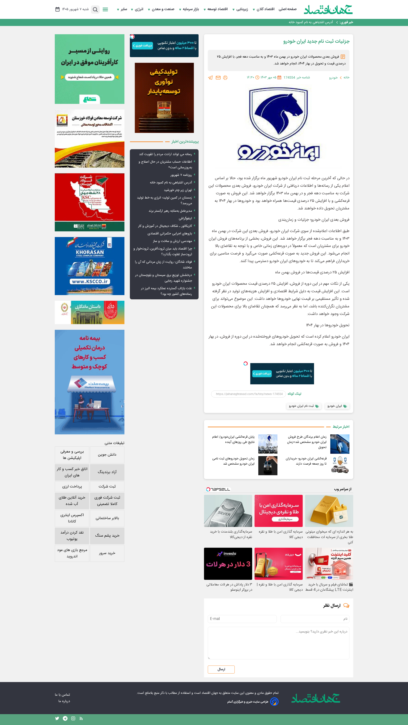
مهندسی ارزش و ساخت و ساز (172, 241)
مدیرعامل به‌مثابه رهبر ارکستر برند (170, 211)
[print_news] (225, 77)
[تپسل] (245, 363)
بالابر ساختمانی (107, 518)
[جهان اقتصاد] (328, 9)
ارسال (221, 669)
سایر (124, 9)
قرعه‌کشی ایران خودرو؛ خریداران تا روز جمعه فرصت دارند (306, 461)
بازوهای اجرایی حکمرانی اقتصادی (170, 234)
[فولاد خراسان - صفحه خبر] (89, 266)
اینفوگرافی (185, 218)
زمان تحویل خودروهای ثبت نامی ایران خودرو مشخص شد (233, 461)
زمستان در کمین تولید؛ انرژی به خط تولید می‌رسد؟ (164, 200)
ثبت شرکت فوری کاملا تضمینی (107, 501)
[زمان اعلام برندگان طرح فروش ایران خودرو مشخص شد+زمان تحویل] (339, 444)
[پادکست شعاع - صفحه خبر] (89, 69)
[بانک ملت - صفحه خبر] (89, 312)
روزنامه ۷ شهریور (181, 175)
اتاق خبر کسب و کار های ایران (72, 472)
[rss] (81, 719)
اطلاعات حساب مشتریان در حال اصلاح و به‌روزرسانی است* (165, 164)
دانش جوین (107, 455)
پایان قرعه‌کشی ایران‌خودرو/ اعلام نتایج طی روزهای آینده (233, 439)
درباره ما (64, 701)
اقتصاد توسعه (218, 9)
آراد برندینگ (107, 472)
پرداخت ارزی (72, 486)
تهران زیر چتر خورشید (178, 190)
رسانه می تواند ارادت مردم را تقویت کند (165, 154)
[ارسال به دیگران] (218, 77)
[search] (95, 9)
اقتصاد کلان (266, 9)
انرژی (139, 9)
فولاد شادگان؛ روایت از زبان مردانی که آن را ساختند (163, 265)
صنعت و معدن (163, 9)
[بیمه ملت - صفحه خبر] (89, 382)
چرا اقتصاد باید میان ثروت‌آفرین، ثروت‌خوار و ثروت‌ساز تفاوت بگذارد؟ (162, 251)
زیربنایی (242, 9)
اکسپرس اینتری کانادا (72, 518)
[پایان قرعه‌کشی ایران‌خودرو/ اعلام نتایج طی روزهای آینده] (267, 444)
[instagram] (73, 719)
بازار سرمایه (191, 9)
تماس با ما (63, 695)
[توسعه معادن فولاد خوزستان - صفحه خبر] (89, 139)
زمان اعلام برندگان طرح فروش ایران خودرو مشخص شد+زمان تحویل (307, 442)
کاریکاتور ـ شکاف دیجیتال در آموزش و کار (165, 226)
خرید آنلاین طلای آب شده (72, 501)
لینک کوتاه (294, 394)
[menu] (105, 9)
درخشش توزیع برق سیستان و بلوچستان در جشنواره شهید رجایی (163, 278)
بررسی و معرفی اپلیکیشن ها (72, 455)
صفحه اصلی (288, 9)
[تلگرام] (210, 78)
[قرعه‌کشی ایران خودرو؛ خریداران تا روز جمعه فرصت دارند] (339, 465)
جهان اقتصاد (210, 693)
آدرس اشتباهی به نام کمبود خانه (311, 22)
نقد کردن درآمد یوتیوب (72, 536)
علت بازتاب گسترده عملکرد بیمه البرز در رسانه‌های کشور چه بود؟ (166, 291)
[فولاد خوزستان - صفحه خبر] (89, 202)
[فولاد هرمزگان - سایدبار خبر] (164, 98)
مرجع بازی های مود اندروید (72, 553)
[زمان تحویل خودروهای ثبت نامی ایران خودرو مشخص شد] (267, 465)
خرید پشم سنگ (107, 536)
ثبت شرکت (107, 486)
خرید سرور (107, 553)
